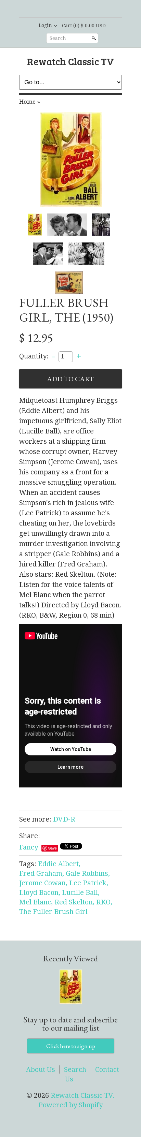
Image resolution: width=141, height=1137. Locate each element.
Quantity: (34, 356)
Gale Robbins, (88, 873)
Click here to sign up (70, 1046)
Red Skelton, (74, 902)
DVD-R (64, 819)
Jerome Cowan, (43, 883)
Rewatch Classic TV (70, 61)
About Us (40, 1069)
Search (58, 38)
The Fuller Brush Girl (53, 911)
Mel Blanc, (36, 902)
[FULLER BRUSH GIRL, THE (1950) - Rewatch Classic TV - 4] (48, 253)
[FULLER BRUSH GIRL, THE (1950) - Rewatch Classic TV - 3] (101, 224)
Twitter (76, 9)
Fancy (28, 847)
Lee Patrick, (88, 883)
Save (52, 848)
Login (45, 25)
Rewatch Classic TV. (83, 1095)
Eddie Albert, (59, 864)
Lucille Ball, (81, 892)
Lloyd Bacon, (39, 892)
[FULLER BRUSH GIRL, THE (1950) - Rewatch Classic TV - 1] (71, 159)
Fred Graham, (41, 873)
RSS (52, 9)
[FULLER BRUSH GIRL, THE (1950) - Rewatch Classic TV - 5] (86, 253)
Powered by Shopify (70, 1105)
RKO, (104, 902)
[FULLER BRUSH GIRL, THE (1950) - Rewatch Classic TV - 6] (69, 282)
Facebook (64, 9)
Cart (84, 25)
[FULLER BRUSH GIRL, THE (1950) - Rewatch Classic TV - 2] (67, 224)
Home (27, 101)
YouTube (87, 9)
